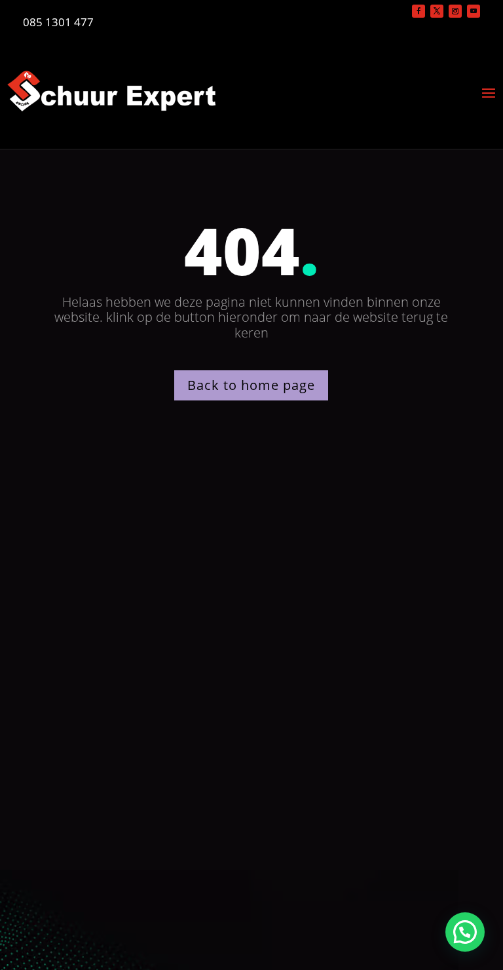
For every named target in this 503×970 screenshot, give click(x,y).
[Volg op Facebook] (418, 11)
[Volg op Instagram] (455, 11)
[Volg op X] (436, 11)
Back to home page (251, 385)
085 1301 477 (58, 21)
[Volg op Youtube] (473, 11)
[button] (465, 932)
